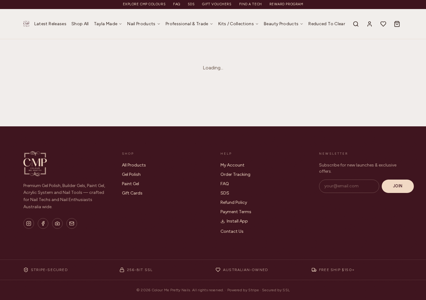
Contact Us (232, 231)
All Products (134, 165)
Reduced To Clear (326, 23)
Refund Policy (233, 202)
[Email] (71, 223)
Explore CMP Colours (144, 4)
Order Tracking (235, 174)
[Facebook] (43, 223)
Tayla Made (106, 23)
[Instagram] (28, 223)
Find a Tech (250, 4)
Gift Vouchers (216, 4)
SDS (191, 4)
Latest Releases (50, 23)
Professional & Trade (187, 23)
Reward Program (286, 4)
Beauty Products (281, 23)
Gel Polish (131, 174)
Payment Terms (235, 211)
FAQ (176, 4)
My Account (232, 165)
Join (398, 186)
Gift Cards (132, 193)
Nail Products (141, 23)
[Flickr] (57, 223)
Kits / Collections (236, 23)
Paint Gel (130, 183)
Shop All (80, 23)
